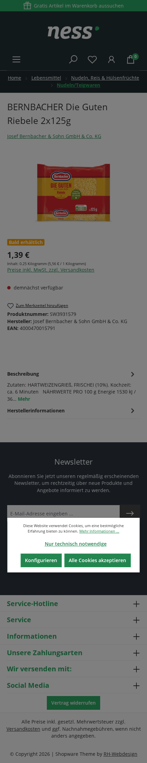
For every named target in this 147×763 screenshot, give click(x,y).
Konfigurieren (41, 560)
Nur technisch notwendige (76, 543)
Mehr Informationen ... (99, 531)
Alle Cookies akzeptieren (97, 560)
